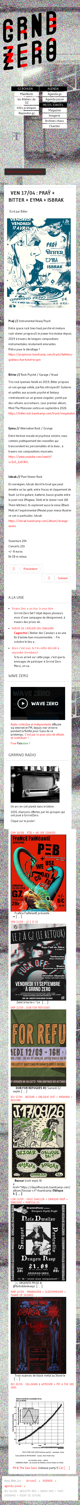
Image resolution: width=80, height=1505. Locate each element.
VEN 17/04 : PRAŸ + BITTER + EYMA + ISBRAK (36, 196)
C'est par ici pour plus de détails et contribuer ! (37, 736)
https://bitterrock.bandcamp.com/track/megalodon (41, 413)
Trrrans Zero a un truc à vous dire (32, 608)
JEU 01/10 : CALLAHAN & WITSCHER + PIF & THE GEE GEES (42, 1386)
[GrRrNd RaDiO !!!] (35, 784)
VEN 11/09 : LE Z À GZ (24, 922)
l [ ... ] (66, 1468)
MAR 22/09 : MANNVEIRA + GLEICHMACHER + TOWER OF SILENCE (38, 1293)
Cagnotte (20, 633)
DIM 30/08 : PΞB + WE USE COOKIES (33, 833)
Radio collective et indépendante (31, 724)
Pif (14, 1468)
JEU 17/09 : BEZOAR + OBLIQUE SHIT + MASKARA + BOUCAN (41, 1098)
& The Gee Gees (26, 1468)
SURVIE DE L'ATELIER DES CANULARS (33, 628)
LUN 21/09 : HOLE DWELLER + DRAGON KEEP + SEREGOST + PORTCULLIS (39, 1201)
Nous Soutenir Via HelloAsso (25, 172)
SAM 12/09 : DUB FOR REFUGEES (30, 1008)
